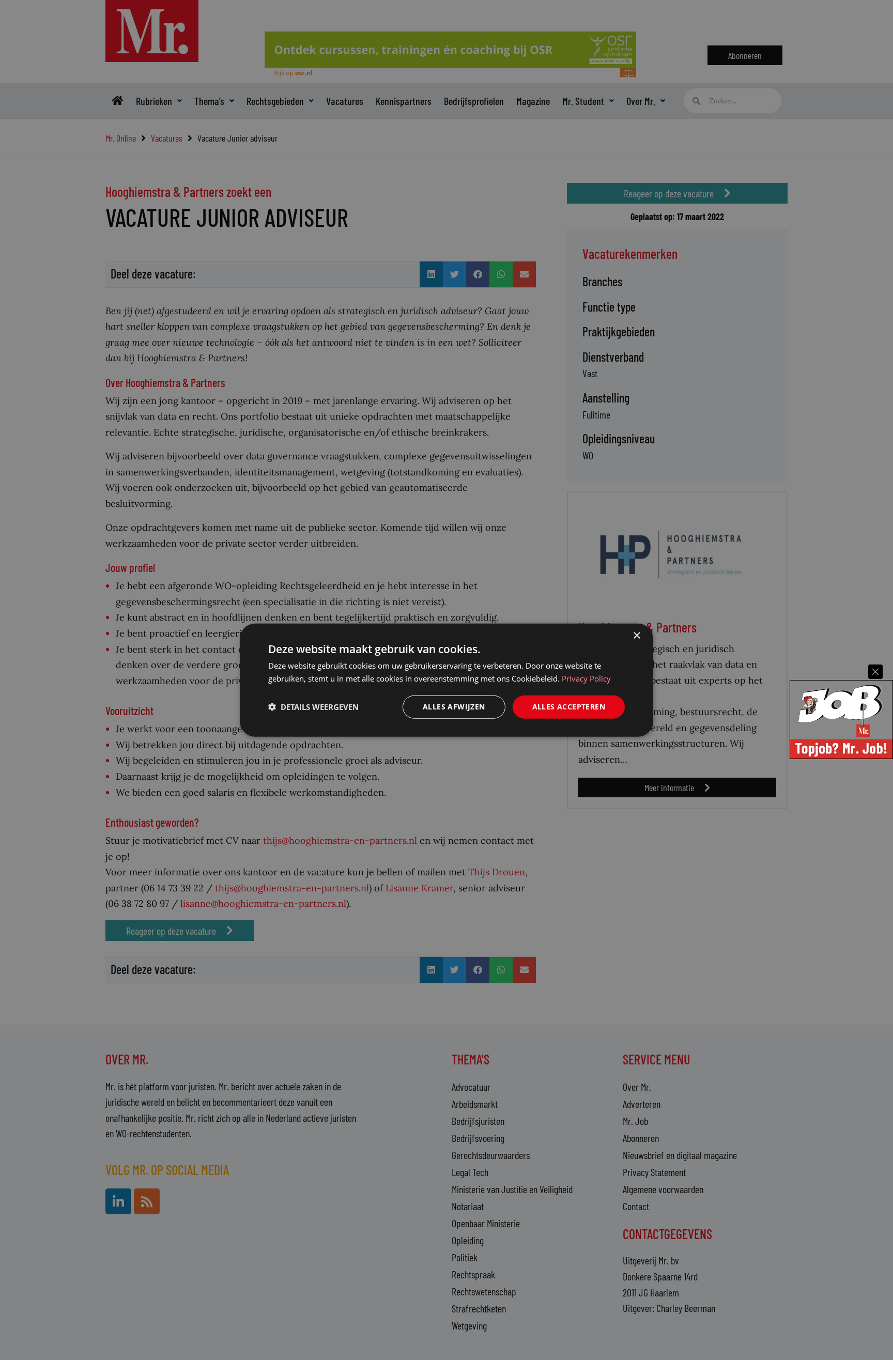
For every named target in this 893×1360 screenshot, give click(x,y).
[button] (313, 707)
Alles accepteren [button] (568, 707)
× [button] (636, 636)
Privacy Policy (586, 678)
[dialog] (446, 680)
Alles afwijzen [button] (454, 707)
